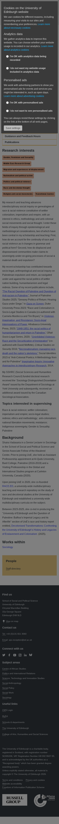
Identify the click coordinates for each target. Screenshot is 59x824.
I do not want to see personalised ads (31, 111)
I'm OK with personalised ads (26, 102)
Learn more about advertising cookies (24, 96)
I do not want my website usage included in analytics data (28, 70)
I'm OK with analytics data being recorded (28, 58)
